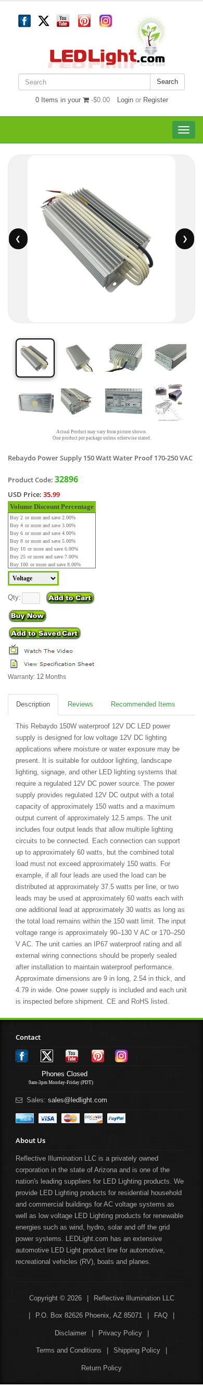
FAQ (161, 1315)
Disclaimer (70, 1333)
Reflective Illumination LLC (134, 1298)
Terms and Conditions (69, 1350)
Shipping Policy (136, 1350)
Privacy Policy (120, 1333)
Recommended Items (143, 704)
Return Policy (101, 1368)
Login (125, 100)
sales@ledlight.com (77, 1100)
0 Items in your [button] (59, 100)
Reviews (80, 704)
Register (155, 100)
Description (33, 704)
